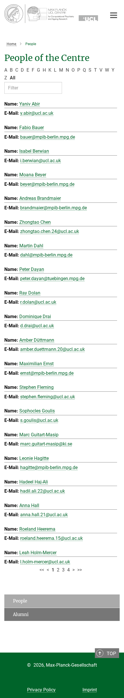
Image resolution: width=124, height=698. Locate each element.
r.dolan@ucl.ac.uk (38, 302)
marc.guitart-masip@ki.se (46, 444)
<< (42, 570)
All (12, 78)
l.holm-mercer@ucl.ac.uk (45, 562)
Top (111, 653)
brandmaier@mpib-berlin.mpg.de (53, 208)
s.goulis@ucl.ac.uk (39, 420)
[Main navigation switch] (113, 15)
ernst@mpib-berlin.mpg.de (47, 373)
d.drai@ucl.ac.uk (37, 325)
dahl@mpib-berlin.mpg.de (46, 255)
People (20, 601)
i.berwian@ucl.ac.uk (40, 160)
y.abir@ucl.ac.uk (36, 113)
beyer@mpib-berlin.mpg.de (47, 184)
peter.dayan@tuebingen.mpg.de (52, 278)
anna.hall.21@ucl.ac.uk (44, 514)
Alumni (21, 614)
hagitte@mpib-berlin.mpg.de (49, 467)
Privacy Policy (41, 690)
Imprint (89, 690)
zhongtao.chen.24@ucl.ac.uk (49, 231)
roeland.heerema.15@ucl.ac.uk (51, 538)
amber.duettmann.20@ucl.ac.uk (52, 349)
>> (79, 570)
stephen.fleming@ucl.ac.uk (47, 396)
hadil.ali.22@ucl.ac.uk (42, 491)
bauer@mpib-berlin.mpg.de (47, 137)
